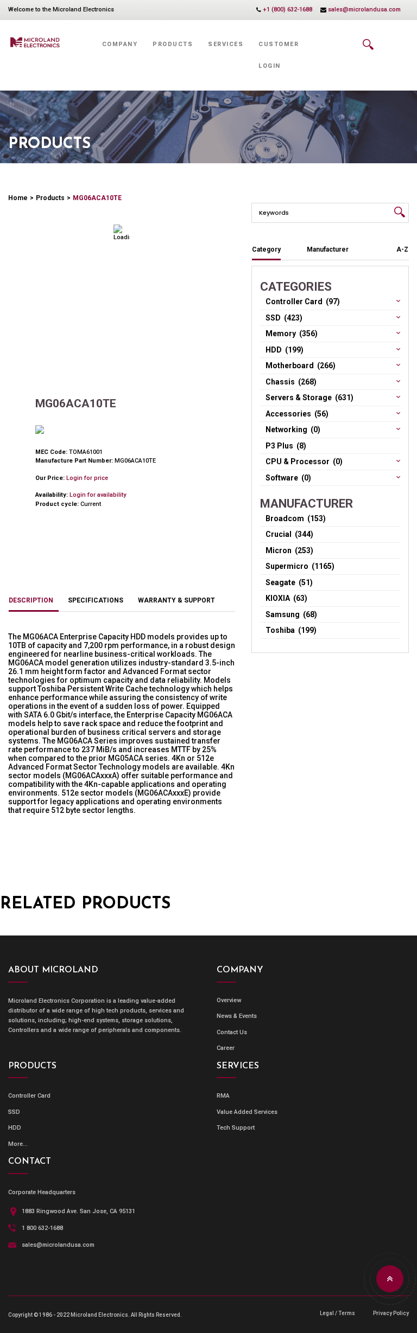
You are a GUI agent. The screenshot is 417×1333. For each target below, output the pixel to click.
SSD (14, 1112)
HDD (14, 1127)
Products (50, 198)
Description (31, 600)
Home (18, 198)
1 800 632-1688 (42, 1228)
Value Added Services (247, 1112)
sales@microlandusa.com (364, 9)
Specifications (95, 600)
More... (18, 1144)
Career (226, 1048)
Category (266, 249)
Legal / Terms (337, 1313)
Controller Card (29, 1095)
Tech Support (236, 1127)
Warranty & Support (176, 600)
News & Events (237, 1016)
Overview (229, 1000)
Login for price (87, 478)
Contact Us (232, 1032)
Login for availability (98, 494)
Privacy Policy (391, 1313)
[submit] (399, 212)
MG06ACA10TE (97, 198)
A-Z (402, 249)
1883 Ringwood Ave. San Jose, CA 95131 (78, 1211)
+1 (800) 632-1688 (287, 9)
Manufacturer (328, 249)
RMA (223, 1095)
